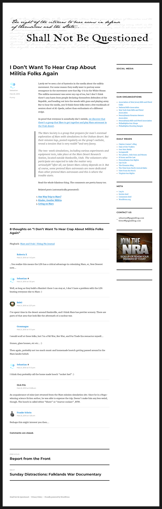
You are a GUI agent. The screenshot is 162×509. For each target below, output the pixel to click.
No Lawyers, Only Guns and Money (133, 155)
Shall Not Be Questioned (19, 497)
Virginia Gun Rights (127, 173)
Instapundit (123, 152)
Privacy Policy (36, 497)
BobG (19, 302)
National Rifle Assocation (129, 107)
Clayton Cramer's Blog (128, 144)
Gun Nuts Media (125, 149)
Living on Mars (46, 203)
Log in (121, 191)
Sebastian (14, 90)
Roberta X (22, 254)
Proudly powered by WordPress (57, 497)
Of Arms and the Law (127, 157)
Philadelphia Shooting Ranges (131, 126)
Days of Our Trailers (127, 147)
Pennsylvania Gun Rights (129, 160)
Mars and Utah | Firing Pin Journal (37, 244)
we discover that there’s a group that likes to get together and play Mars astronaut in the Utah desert (72, 122)
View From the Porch (127, 171)
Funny (12, 97)
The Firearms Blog (126, 165)
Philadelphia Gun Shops (128, 123)
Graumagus (22, 326)
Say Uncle (123, 163)
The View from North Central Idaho (133, 168)
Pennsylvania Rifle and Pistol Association (135, 121)
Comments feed (125, 197)
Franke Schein (24, 412)
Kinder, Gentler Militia (50, 200)
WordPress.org (125, 199)
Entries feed (123, 194)
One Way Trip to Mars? (49, 196)
